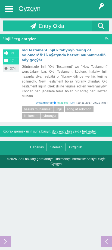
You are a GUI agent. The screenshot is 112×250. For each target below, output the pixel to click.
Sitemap (56, 147)
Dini (72, 102)
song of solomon (79, 109)
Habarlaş (37, 147)
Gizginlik (75, 147)
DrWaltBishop (44, 102)
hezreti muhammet (37, 109)
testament (31, 116)
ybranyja (49, 116)
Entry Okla (51, 26)
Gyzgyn (29, 8)
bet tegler (89, 131)
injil (59, 109)
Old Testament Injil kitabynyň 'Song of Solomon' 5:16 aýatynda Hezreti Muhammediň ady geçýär (64, 55)
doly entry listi (62, 131)
